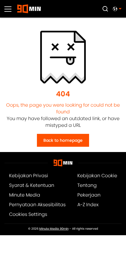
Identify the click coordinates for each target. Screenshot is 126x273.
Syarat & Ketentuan (31, 185)
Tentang (87, 185)
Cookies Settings (28, 214)
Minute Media (24, 195)
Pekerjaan (89, 195)
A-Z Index (87, 204)
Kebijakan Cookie (97, 175)
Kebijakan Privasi (28, 175)
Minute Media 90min (54, 229)
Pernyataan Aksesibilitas (37, 204)
